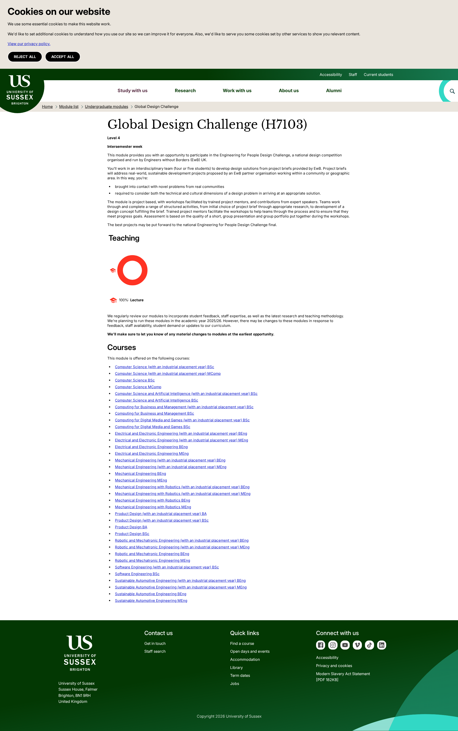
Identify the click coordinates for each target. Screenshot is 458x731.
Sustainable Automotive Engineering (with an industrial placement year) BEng (180, 580)
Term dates (240, 675)
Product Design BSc (132, 533)
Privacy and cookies (334, 665)
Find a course (242, 643)
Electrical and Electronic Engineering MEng (152, 453)
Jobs (234, 683)
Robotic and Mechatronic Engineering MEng (152, 560)
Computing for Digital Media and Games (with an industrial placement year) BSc (182, 420)
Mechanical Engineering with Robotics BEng (152, 500)
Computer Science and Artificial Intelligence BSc (156, 400)
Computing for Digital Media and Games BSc (152, 426)
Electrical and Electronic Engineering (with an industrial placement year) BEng (181, 433)
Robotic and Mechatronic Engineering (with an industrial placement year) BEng (182, 540)
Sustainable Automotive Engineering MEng (151, 600)
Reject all (25, 56)
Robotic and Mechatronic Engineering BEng (152, 553)
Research (185, 90)
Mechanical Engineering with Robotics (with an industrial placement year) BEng (182, 487)
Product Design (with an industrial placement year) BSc (162, 520)
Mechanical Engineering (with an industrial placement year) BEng (170, 460)
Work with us (237, 90)
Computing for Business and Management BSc (154, 413)
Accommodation (245, 659)
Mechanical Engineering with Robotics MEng (153, 507)
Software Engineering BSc (137, 574)
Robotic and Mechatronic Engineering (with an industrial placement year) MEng (182, 547)
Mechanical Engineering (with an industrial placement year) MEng (170, 467)
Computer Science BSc (135, 380)
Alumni (334, 90)
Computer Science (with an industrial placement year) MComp (168, 373)
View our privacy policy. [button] (29, 43)
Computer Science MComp (138, 387)
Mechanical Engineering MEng (141, 480)
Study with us (133, 90)
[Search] (448, 91)
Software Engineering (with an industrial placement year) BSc (167, 567)
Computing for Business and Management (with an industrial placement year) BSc (184, 407)
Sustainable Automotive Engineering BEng (150, 594)
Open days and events (250, 651)
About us (289, 90)
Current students (378, 74)
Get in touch (155, 643)
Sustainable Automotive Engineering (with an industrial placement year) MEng (181, 587)
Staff (353, 74)
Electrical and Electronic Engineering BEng (151, 447)
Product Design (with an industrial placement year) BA (161, 513)
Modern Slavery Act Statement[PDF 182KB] (343, 676)
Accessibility (331, 74)
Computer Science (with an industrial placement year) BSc (164, 367)
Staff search (155, 651)
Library (236, 667)
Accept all (62, 56)
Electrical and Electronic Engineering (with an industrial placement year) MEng (181, 440)
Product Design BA (131, 527)
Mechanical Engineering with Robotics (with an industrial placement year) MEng (182, 493)
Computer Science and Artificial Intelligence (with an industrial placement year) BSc (186, 393)
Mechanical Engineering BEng (140, 473)
